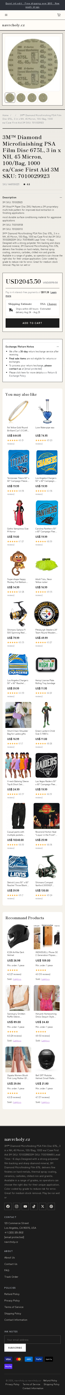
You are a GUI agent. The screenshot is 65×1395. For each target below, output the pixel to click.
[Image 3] (32, 98)
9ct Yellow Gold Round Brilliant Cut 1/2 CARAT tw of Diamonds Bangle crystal (18, 429)
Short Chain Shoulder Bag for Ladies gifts (17, 732)
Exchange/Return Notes (20, 346)
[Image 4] (43, 98)
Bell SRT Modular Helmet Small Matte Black (45, 1077)
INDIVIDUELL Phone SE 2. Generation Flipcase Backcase (47, 954)
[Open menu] (6, 15)
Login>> (17, 978)
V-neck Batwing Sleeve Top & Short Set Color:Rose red (18, 783)
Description (9, 197)
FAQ (6, 1270)
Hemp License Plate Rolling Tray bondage (45, 682)
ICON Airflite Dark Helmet (15, 953)
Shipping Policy (12, 1313)
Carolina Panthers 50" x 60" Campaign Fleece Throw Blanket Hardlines (46, 530)
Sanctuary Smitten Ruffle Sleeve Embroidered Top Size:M (16, 1015)
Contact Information (15, 1319)
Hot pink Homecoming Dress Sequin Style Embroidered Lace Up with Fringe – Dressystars (46, 1015)
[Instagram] (16, 1206)
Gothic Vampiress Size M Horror (18, 530)
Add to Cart (32, 323)
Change (52, 303)
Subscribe (15, 1347)
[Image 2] (21, 98)
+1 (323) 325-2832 (13, 1232)
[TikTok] (34, 1206)
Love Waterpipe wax (44, 427)
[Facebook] (8, 1206)
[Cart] (59, 15)
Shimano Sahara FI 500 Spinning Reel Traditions (16, 631)
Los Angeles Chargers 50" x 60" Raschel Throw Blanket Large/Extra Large (17, 682)
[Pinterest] (51, 1206)
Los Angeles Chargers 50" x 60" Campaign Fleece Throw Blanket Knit (45, 480)
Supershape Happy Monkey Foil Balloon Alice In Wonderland (16, 581)
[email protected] (33, 368)
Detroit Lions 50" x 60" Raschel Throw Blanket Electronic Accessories (18, 884)
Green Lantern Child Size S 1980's (45, 732)
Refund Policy (12, 1294)
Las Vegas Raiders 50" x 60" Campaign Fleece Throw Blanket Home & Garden (46, 783)
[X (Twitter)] (42, 1206)
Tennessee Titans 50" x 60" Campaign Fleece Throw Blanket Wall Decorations (18, 480)
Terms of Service (13, 1307)
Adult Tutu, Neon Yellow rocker (43, 580)
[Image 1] (10, 98)
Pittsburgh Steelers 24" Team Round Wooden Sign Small (46, 631)
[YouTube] (25, 1206)
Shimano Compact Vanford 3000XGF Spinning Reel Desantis (46, 884)
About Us (9, 1257)
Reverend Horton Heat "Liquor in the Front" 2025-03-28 (45, 833)
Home (6, 115)
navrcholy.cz (13, 24)
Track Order (11, 1276)
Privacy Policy (12, 1300)
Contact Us (10, 1264)
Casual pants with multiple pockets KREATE (15, 833)
